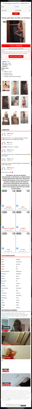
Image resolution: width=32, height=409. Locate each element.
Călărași (3, 285)
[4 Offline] (8, 226)
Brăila (3, 276)
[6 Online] (8, 204)
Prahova (18, 283)
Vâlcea (17, 302)
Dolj (3, 300)
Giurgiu (3, 305)
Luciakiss (22, 228)
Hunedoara (18, 261)
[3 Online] (22, 247)
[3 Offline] (8, 247)
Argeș (3, 264)
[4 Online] (23, 204)
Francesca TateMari (8, 228)
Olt (16, 281)
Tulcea (17, 300)
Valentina (8, 207)
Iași (17, 266)
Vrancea (18, 307)
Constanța (4, 293)
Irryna (8, 249)
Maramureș (19, 271)
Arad (3, 261)
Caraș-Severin (5, 288)
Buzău (3, 283)
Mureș (17, 276)
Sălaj (17, 285)
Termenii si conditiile (23, 53)
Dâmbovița (4, 297)
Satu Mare (18, 288)
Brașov (3, 278)
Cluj (2, 290)
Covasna (4, 295)
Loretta (23, 249)
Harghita (18, 259)
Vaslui (17, 305)
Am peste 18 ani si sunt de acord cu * (15, 53)
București (4, 281)
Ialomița (18, 264)
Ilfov (17, 269)
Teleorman (18, 295)
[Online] (16, 20)
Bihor (3, 269)
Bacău (3, 266)
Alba (3, 259)
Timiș (17, 297)
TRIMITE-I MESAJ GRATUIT (16, 56)
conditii (9, 398)
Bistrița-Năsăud (5, 271)
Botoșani (4, 273)
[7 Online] (23, 226)
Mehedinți (18, 273)
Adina (22, 207)
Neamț (17, 278)
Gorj (3, 307)
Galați (3, 302)
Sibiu (17, 290)
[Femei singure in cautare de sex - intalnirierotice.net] (16, 3)
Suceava (18, 293)
